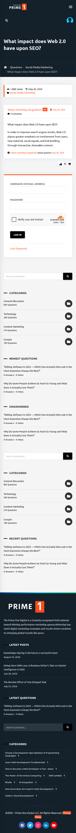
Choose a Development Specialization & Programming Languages (32, 754)
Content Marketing (14, 326)
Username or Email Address (27, 183)
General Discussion (14, 301)
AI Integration (28, 782)
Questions (16, 67)
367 (45, 109)
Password (16, 199)
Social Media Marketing (39, 67)
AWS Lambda (57, 775)
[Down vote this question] (69, 164)
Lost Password (18, 248)
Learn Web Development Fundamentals (26, 762)
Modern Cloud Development (21, 795)
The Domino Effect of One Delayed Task (25, 682)
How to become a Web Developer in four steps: (31, 768)
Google (8, 339)
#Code (10, 782)
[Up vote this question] (60, 164)
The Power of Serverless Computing (25, 775)
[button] (68, 20)
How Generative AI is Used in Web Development (31, 788)
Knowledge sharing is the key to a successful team (31, 652)
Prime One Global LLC (27, 812)
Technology (10, 313)
